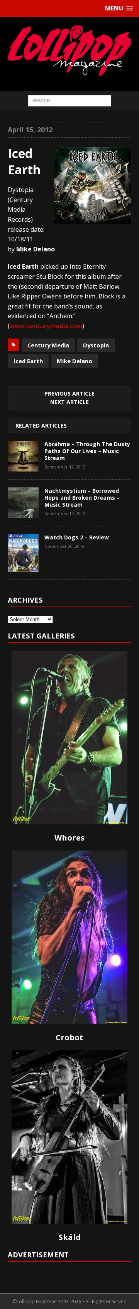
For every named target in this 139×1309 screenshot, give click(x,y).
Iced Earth (28, 361)
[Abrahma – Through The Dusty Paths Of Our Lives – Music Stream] (23, 465)
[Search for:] (69, 100)
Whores (69, 837)
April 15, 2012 (30, 129)
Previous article (69, 393)
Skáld (70, 1237)
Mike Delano (74, 361)
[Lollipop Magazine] (69, 50)
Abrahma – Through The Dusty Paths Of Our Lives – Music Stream (87, 451)
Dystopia (96, 345)
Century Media (48, 345)
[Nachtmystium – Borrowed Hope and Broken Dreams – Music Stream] (23, 512)
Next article (69, 402)
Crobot (69, 1037)
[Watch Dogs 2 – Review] (23, 566)
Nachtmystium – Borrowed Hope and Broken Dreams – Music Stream (82, 497)
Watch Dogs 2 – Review (76, 537)
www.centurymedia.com (46, 326)
